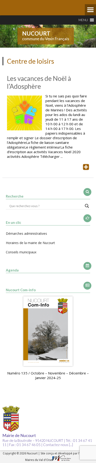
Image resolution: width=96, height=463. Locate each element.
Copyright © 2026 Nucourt (20, 453)
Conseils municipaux (21, 252)
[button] (83, 20)
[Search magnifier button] (87, 206)
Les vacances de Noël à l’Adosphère (39, 82)
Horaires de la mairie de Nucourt (30, 243)
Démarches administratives (26, 233)
